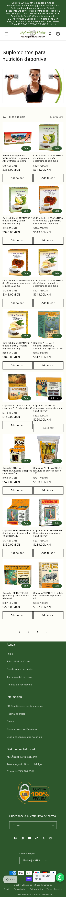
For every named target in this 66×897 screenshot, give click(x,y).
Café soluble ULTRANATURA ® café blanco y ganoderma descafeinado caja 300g (48, 221)
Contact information (43, 894)
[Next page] (46, 631)
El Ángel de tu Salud (31, 885)
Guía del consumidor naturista (24, 737)
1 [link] (19, 631)
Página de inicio (16, 713)
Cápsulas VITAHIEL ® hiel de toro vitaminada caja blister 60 (48, 596)
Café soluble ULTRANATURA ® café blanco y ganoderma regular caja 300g (17, 283)
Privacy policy (36, 889)
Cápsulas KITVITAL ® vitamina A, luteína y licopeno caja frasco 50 (17, 471)
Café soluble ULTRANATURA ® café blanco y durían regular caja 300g (17, 221)
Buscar (11, 721)
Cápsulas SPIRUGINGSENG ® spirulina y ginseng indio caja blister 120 (17, 533)
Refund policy (20, 889)
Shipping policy (24, 894)
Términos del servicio (19, 677)
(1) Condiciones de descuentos (25, 706)
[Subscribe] (53, 825)
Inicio (10, 653)
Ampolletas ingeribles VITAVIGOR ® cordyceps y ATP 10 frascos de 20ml (16, 158)
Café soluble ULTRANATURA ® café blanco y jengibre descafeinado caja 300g (48, 283)
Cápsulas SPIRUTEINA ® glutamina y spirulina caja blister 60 (16, 596)
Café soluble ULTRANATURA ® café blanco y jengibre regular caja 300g (17, 346)
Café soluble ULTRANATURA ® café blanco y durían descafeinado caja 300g (48, 158)
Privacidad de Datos (18, 661)
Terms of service (54, 889)
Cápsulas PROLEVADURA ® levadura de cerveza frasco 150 (47, 471)
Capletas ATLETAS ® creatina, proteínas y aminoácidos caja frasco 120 (47, 346)
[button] (6, 34)
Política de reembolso (19, 684)
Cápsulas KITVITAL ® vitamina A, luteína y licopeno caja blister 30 (48, 408)
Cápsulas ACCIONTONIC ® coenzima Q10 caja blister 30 (17, 406)
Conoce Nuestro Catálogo (22, 729)
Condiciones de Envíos (20, 669)
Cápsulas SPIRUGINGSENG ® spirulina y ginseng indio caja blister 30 (47, 533)
